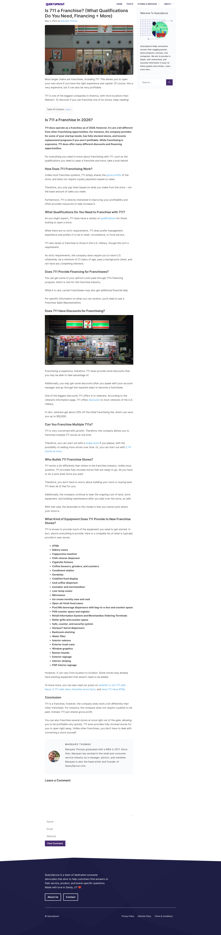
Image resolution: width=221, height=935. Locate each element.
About (167, 4)
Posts (130, 4)
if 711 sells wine (61, 689)
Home (119, 4)
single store (92, 443)
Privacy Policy (128, 916)
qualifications (108, 218)
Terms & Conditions (164, 916)
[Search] (169, 82)
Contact (70, 897)
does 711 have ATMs (113, 689)
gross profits (113, 175)
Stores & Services (147, 4)
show (68, 109)
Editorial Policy (144, 916)
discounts (94, 399)
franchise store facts (83, 689)
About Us (53, 897)
